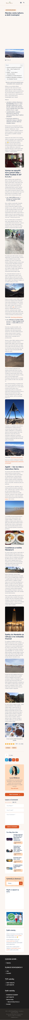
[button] (17, 759)
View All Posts (14, 788)
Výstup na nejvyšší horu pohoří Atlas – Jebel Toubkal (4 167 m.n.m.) (14, 69)
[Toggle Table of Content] (21, 65)
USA (7, 971)
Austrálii (8, 973)
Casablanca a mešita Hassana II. (14, 75)
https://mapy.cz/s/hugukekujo (17, 457)
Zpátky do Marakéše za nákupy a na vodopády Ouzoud (14, 78)
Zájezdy (8, 963)
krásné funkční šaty (10, 941)
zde (13, 307)
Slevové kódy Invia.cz (13, 1001)
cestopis (8, 747)
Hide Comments (13, 794)
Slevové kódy (9, 999)
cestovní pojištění (18, 935)
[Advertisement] (14, 34)
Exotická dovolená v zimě (17, 858)
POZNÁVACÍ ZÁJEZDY (12, 994)
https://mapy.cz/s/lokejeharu (16, 317)
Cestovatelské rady (11, 10)
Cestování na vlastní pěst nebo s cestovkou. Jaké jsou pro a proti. (17, 849)
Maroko (14, 747)
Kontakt (8, 1004)
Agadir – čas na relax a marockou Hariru (12, 73)
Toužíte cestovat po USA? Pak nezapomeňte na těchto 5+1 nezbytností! (18, 837)
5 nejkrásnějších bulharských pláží (17, 866)
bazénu (6, 499)
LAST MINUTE (10, 985)
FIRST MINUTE (10, 982)
